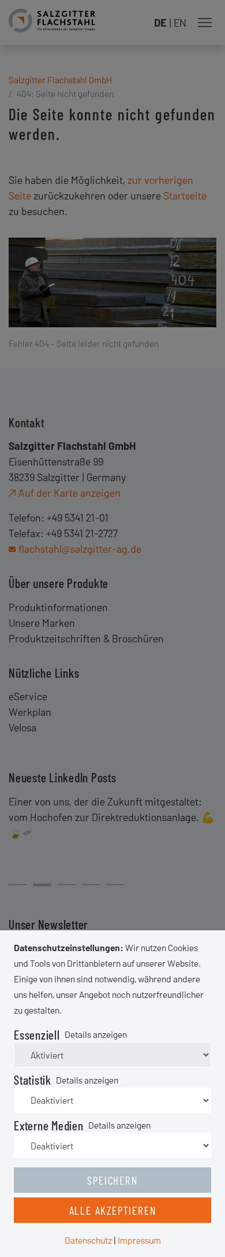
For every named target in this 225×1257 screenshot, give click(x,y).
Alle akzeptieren (112, 1210)
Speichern (112, 1180)
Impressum (139, 1239)
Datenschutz (88, 1239)
